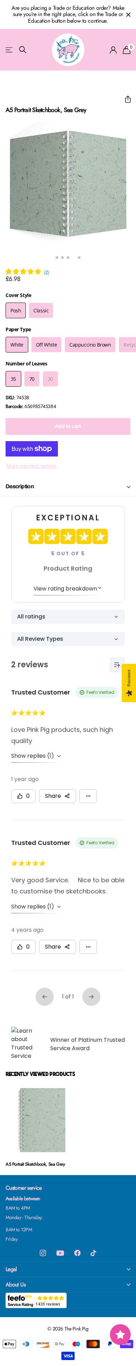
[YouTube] (60, 1253)
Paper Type (18, 329)
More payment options (32, 465)
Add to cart (68, 426)
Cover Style (18, 295)
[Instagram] (43, 1253)
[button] (125, 99)
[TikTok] (93, 1253)
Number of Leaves (26, 363)
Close (128, 14)
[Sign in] (113, 50)
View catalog (10, 50)
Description (20, 486)
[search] (22, 50)
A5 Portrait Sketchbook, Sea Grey (35, 1164)
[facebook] (77, 1253)
